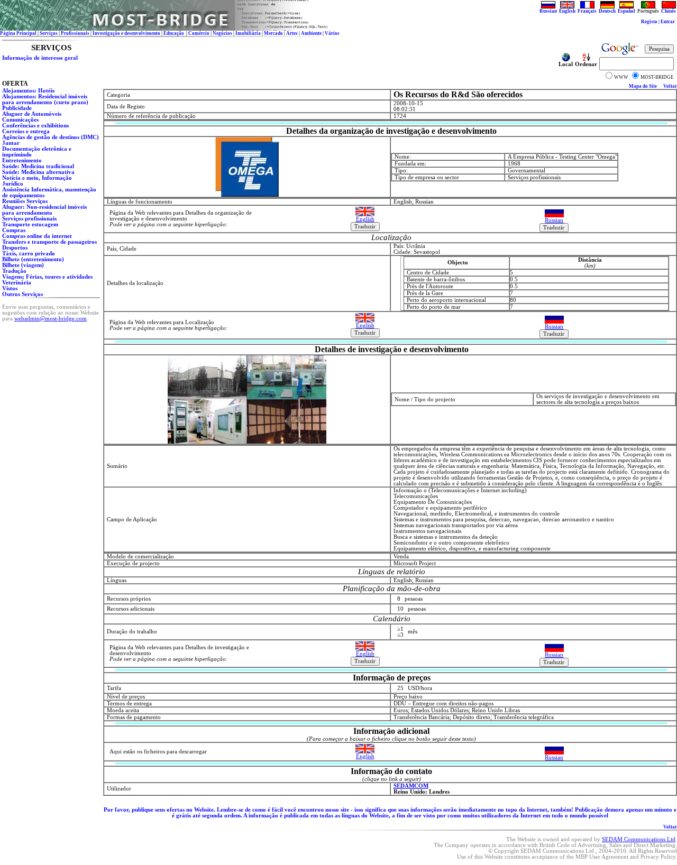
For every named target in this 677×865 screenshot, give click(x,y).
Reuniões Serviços (25, 201)
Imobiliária (248, 33)
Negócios (222, 33)
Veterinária (16, 283)
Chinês (668, 11)
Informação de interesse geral (40, 58)
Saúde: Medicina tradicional (38, 166)
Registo (649, 21)
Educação (174, 33)
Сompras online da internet (37, 236)
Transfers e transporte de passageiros (49, 242)
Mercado (273, 33)
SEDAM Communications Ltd (638, 839)
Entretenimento (22, 160)
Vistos (9, 288)
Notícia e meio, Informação (37, 178)
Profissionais (75, 33)
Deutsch (607, 11)
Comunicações (20, 120)
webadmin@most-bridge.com (50, 318)
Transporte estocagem (30, 224)
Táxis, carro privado (28, 253)
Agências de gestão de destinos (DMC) (50, 137)
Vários (332, 33)
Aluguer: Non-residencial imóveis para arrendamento (44, 210)
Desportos (15, 248)
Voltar (670, 86)
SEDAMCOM (411, 786)
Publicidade (17, 108)
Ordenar (586, 64)
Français (587, 11)
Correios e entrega (26, 131)
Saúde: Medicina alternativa (38, 172)
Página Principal (18, 33)
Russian (548, 11)
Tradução (14, 271)
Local (566, 64)
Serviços (49, 33)
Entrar (668, 21)
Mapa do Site (643, 86)
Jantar (11, 143)
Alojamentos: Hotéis (28, 91)
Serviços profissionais (29, 219)
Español (626, 11)
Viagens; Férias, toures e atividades (47, 277)
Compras (13, 230)
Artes (292, 33)
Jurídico (12, 184)
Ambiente (311, 33)
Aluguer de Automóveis (31, 114)
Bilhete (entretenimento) (33, 259)
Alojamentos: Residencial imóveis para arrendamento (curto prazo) (45, 99)
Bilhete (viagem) (23, 265)
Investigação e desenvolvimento (126, 33)
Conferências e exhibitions (35, 125)
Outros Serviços (22, 294)
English (567, 11)
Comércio (198, 33)
